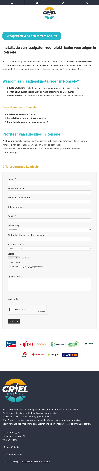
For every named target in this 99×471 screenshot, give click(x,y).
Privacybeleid (27, 461)
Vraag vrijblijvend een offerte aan (29, 36)
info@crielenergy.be (12, 454)
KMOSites (46, 461)
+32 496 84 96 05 (10, 446)
